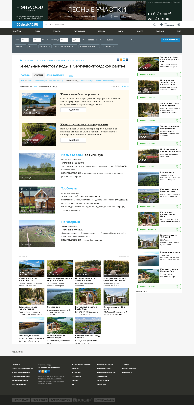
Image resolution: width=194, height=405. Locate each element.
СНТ (73, 385)
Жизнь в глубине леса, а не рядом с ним (84, 124)
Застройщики (103, 381)
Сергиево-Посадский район (39, 61)
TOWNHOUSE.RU (40, 400)
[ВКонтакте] (118, 59)
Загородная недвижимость (49, 367)
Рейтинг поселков (105, 365)
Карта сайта (127, 372)
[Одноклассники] (121, 59)
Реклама (22, 256)
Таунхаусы (79, 31)
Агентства (101, 385)
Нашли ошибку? (19, 385)
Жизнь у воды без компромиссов (80, 94)
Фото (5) (27, 177)
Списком (115, 86)
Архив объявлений (20, 381)
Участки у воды (76, 61)
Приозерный (70, 222)
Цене (35, 87)
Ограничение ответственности (51, 376)
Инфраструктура (129, 369)
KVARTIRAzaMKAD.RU (104, 400)
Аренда (75, 381)
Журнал (125, 365)
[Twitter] (124, 59)
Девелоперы (102, 377)
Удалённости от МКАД (48, 87)
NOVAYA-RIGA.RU (21, 400)
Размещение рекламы (21, 372)
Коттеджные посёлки (81, 365)
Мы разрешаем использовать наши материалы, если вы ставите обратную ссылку (51, 381)
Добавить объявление (21, 377)
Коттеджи (76, 372)
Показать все (124, 256)
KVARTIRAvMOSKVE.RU (60, 400)
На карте (125, 86)
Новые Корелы (72, 155)
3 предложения (170, 40)
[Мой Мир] (127, 59)
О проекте (16, 365)
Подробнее (73, 109)
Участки (60, 61)
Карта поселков (103, 369)
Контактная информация (22, 369)
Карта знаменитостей (106, 372)
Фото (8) (27, 244)
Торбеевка (69, 188)
